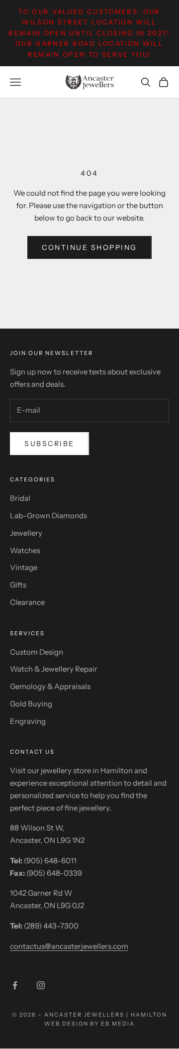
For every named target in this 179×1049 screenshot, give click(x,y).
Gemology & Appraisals (50, 686)
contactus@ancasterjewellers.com (69, 946)
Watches (25, 550)
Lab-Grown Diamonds (48, 515)
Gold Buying (31, 703)
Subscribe (49, 443)
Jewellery (26, 533)
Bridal (20, 498)
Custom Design (36, 652)
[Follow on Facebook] (15, 985)
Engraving (28, 721)
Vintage (23, 567)
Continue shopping (89, 247)
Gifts (18, 584)
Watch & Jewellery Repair (53, 669)
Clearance (27, 602)
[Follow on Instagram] (41, 985)
